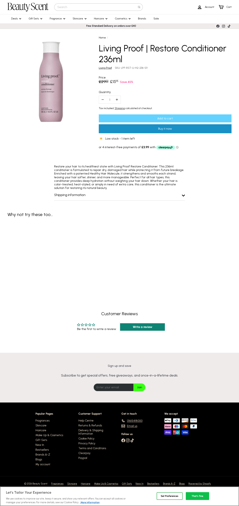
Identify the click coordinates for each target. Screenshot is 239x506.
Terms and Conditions (92, 448)
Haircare (99, 18)
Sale (156, 18)
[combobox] (98, 7)
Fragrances (42, 420)
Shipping (120, 108)
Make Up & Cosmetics (49, 435)
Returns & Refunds (90, 425)
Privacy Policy (86, 443)
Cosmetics (121, 18)
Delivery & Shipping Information (90, 432)
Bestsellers (42, 449)
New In (39, 445)
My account (42, 464)
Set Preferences (170, 496)
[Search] (139, 7)
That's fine (197, 496)
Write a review (142, 327)
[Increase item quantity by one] (117, 100)
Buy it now (165, 128)
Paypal (82, 458)
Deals (14, 18)
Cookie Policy (86, 438)
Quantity (105, 92)
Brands (142, 18)
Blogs (38, 459)
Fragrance (56, 18)
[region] (119, 496)
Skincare (78, 18)
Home (102, 37)
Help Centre (86, 420)
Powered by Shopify (199, 483)
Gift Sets (34, 18)
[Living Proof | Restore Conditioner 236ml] (24, 253)
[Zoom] (51, 81)
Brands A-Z (42, 454)
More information (90, 502)
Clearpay (84, 453)
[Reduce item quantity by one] (103, 100)
